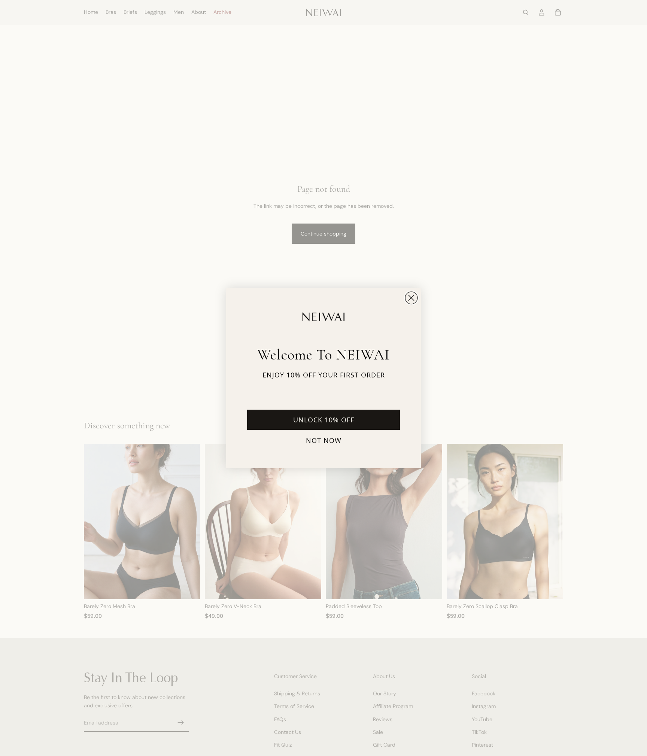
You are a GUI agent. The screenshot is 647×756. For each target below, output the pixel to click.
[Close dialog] (411, 297)
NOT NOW (323, 440)
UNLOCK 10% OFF (323, 419)
